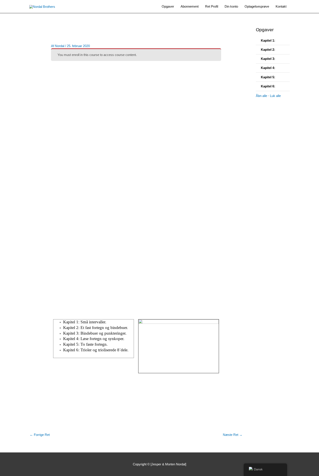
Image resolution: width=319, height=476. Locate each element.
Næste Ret (232, 435)
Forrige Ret (40, 435)
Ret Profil (211, 6)
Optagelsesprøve (257, 6)
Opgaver (168, 6)
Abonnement (190, 6)
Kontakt (281, 6)
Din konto (231, 6)
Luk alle (275, 96)
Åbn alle (261, 96)
